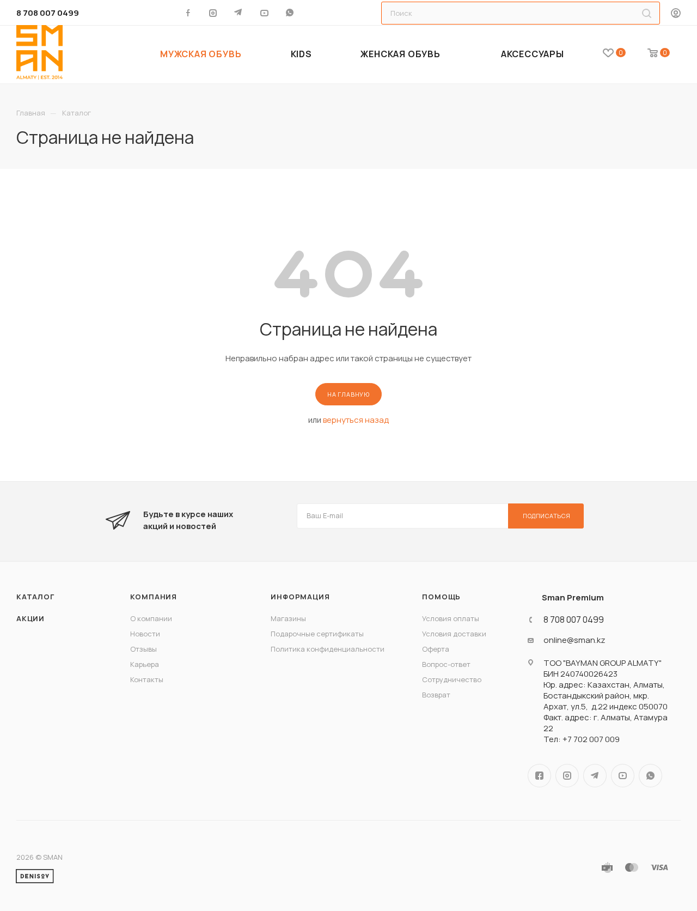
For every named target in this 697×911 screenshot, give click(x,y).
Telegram (595, 775)
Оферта (435, 649)
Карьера (144, 664)
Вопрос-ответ (446, 664)
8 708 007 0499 (47, 13)
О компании (151, 618)
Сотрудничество (451, 679)
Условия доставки (454, 634)
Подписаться (547, 516)
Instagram (567, 775)
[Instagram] (214, 12)
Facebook (539, 775)
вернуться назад (356, 420)
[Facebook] (188, 12)
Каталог (35, 597)
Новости (145, 634)
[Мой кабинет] (676, 13)
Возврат (436, 695)
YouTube (622, 775)
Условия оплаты (450, 618)
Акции (30, 618)
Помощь (441, 597)
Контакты (146, 679)
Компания (153, 597)
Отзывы (143, 649)
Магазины (288, 618)
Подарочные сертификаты (317, 634)
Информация (300, 597)
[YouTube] (265, 12)
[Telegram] (239, 12)
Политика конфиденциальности (327, 649)
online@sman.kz (574, 640)
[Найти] (646, 13)
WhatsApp (290, 12)
